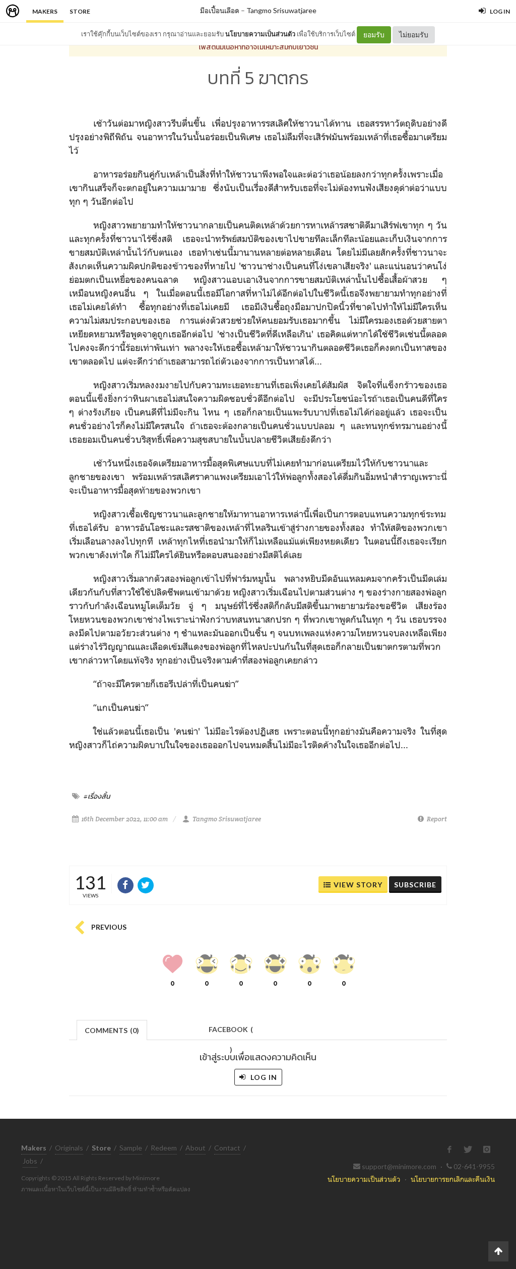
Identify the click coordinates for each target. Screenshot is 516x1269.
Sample (130, 1147)
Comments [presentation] (112, 1030)
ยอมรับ (373, 34)
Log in (262, 1077)
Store (80, 11)
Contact (227, 1147)
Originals (69, 1147)
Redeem (164, 1147)
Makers (44, 11)
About (195, 1147)
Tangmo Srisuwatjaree (281, 10)
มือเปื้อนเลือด (219, 10)
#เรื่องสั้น (97, 796)
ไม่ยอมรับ (413, 34)
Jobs (30, 1161)
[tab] (112, 1029)
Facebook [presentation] (231, 1032)
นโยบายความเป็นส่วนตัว (260, 34)
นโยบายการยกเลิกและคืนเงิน (453, 1179)
